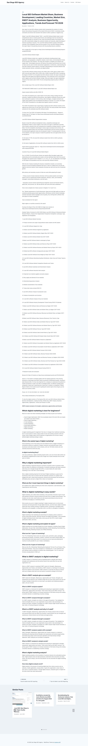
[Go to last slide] (14, 710)
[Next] (73, 710)
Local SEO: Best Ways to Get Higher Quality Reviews (21, 709)
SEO (23, 12)
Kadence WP (57, 742)
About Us (67, 2)
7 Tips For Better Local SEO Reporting (59, 680)
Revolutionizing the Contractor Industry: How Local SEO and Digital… (65, 697)
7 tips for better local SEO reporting (28, 680)
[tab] (41, 729)
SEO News (78, 2)
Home (62, 2)
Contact (72, 2)
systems (17, 714)
